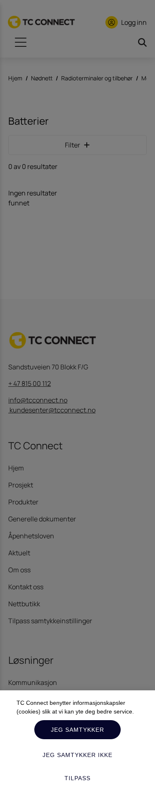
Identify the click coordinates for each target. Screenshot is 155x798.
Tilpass (77, 778)
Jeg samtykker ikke (77, 755)
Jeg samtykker (77, 729)
